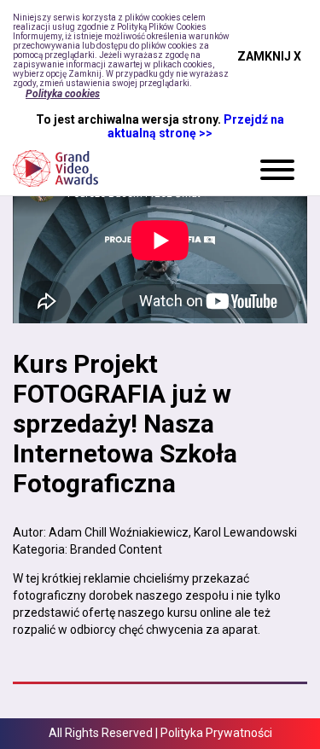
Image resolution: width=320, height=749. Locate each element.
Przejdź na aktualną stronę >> (196, 126)
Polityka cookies (63, 94)
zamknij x (269, 56)
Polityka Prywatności (216, 733)
